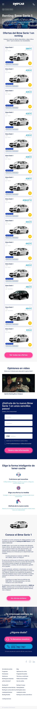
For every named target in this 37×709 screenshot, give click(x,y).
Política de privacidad (26, 443)
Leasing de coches (21, 692)
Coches (7, 9)
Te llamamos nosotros (20, 639)
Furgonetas (5, 671)
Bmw (11, 9)
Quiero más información (18, 450)
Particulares (5, 673)
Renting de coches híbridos (8, 687)
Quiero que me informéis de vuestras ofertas (17, 440)
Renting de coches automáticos (23, 694)
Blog (18, 669)
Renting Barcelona (21, 689)
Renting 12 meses (21, 685)
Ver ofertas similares (18, 598)
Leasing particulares (7, 692)
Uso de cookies (20, 681)
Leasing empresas (6, 698)
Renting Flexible (6, 694)
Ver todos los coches (7, 669)
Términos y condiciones (22, 676)
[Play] (18, 383)
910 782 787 (34, 4)
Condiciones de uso (15, 443)
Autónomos (5, 676)
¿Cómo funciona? (6, 681)
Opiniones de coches (22, 671)
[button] (18, 5)
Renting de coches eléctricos (8, 689)
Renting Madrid (20, 687)
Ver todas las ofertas (18, 355)
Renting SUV (5, 685)
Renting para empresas (7, 678)
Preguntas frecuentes (22, 673)
